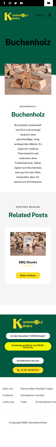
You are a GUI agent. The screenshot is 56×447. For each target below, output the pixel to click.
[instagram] (10, 3)
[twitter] (15, 3)
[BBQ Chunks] (28, 234)
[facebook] (4, 3)
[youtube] (21, 3)
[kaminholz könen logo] (16, 13)
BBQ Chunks (28, 262)
